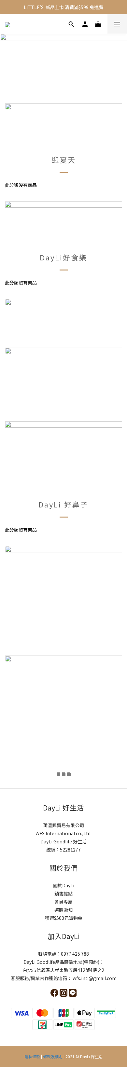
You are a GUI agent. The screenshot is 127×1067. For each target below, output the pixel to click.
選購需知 (63, 910)
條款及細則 (53, 1056)
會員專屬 (63, 901)
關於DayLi (63, 885)
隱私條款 (32, 1056)
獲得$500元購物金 (63, 918)
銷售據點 (63, 893)
